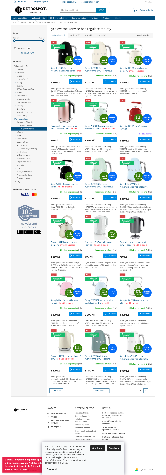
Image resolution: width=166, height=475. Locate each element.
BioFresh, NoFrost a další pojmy (112, 438)
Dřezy (19, 168)
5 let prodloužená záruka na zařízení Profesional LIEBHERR (112, 415)
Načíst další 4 (101, 390)
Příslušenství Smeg (24, 175)
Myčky (19, 92)
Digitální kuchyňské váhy (27, 148)
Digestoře (21, 109)
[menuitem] (20, 18)
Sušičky (20, 86)
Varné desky (22, 96)
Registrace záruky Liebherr (113, 433)
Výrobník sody (22, 152)
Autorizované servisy (83, 439)
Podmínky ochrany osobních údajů (82, 420)
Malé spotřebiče (21, 119)
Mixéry (19, 135)
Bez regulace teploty (25, 129)
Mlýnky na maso (23, 155)
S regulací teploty (24, 125)
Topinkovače (22, 138)
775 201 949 (55, 417)
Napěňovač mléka (24, 162)
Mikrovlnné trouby (24, 112)
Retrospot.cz (56, 426)
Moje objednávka (69, 2)
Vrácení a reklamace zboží (85, 436)
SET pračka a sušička (25, 89)
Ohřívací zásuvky (24, 102)
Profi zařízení (22, 79)
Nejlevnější (74, 35)
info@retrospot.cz (58, 413)
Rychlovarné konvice (25, 122)
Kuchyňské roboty (24, 145)
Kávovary (20, 132)
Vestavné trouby (23, 99)
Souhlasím (114, 448)
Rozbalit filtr (27, 53)
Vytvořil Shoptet (146, 470)
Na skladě (23, 48)
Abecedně (101, 35)
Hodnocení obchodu (83, 428)
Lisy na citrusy (23, 142)
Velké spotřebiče (21, 66)
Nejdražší (88, 35)
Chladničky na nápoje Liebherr (111, 422)
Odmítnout (97, 448)
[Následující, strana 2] (145, 390)
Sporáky (20, 105)
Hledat (101, 10)
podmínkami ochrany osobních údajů (65, 461)
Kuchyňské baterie (24, 171)
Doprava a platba (82, 424)
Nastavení (52, 469)
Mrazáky (20, 76)
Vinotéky (20, 72)
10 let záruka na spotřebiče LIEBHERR (111, 428)
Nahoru (57, 390)
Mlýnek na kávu (23, 158)
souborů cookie (63, 460)
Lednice (20, 69)
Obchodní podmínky (90, 2)
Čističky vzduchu (23, 178)
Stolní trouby (22, 115)
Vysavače (20, 165)
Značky (17, 181)
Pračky (19, 82)
